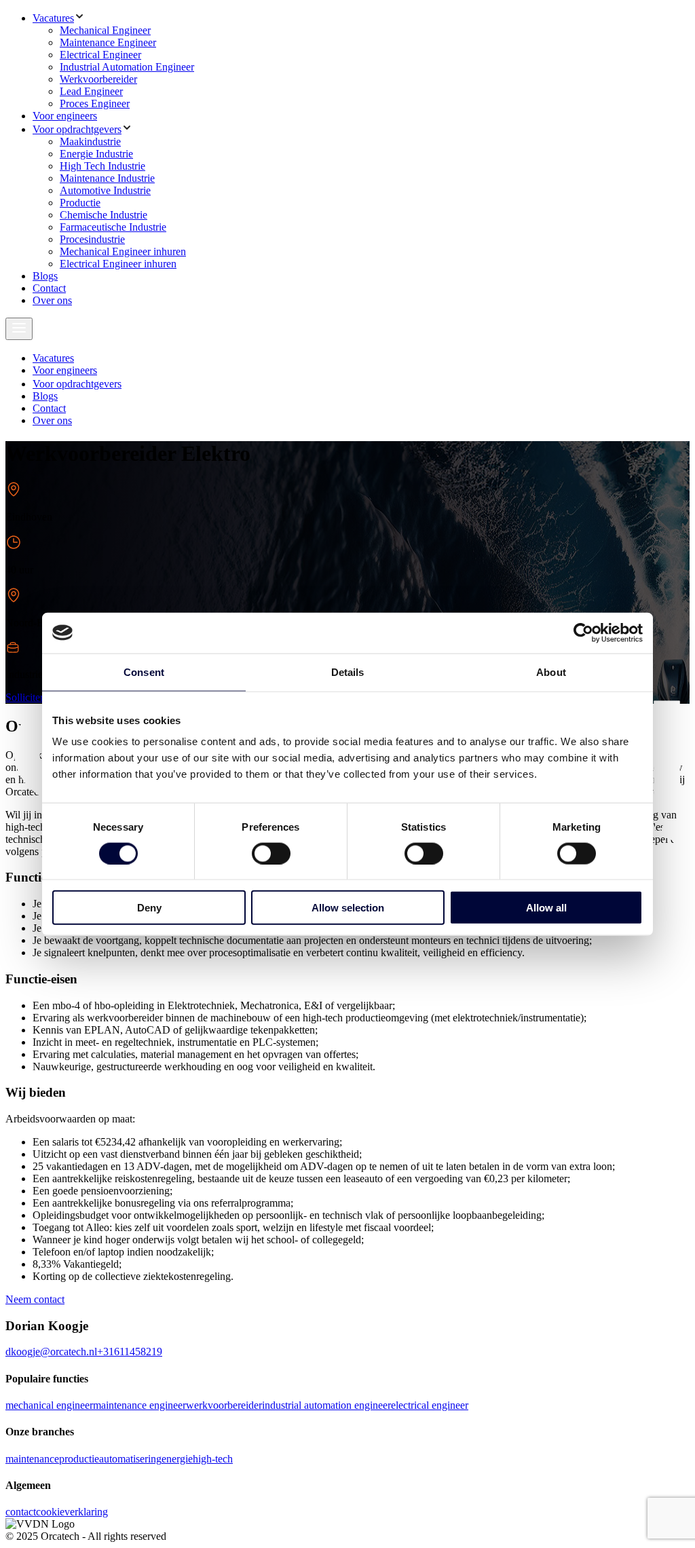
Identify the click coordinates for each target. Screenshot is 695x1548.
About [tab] (551, 671)
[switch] (271, 853)
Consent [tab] (144, 671)
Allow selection (348, 907)
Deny (149, 907)
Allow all (546, 907)
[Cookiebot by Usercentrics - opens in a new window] (583, 632)
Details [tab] (347, 671)
